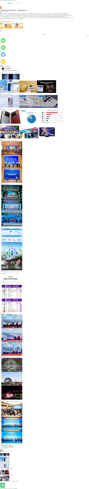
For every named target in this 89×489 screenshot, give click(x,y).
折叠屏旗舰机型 (12, 13)
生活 (7, 0)
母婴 (8, 0)
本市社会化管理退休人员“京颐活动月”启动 (4, 184)
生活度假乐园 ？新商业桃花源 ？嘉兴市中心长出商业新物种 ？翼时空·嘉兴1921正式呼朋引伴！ (10, 357)
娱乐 (2, 0)
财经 (10, 0)
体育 (3, 0)
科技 (14, 0)
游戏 (4, 0)
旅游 (6, 0)
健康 (11, 0)
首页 (0, 0)
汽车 (13, 0)
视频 (9, 0)
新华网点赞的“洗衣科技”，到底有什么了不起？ (5, 228)
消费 (12, 0)
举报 (0, 30)
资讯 (1, 0)
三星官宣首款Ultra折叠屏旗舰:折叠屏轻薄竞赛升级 (5, 66)
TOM (0, 183)
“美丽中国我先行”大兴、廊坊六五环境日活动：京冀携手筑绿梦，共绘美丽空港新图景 (9, 401)
